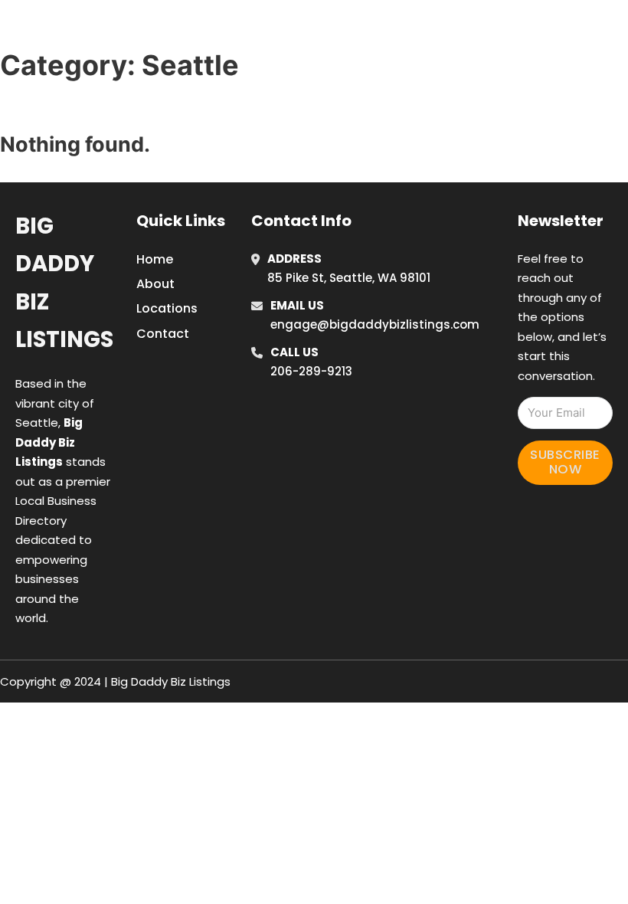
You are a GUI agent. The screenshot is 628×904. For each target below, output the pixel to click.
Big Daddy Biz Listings (64, 283)
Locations (513, 30)
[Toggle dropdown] (616, 30)
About (155, 284)
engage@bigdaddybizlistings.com (374, 324)
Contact (162, 333)
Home (444, 30)
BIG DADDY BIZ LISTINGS (142, 29)
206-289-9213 (311, 371)
